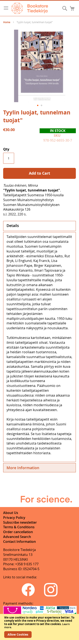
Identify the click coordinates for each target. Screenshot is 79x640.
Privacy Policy (14, 517)
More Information (23, 467)
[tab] (39, 226)
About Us (10, 512)
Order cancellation (18, 532)
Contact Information (19, 541)
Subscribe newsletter (20, 522)
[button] (38, 105)
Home (6, 22)
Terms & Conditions (19, 527)
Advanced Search (17, 536)
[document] (39, 627)
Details (13, 225)
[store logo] (30, 8)
